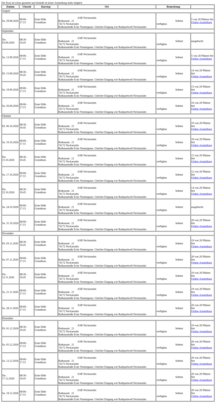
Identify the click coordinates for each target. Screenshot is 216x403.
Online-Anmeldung (201, 22)
